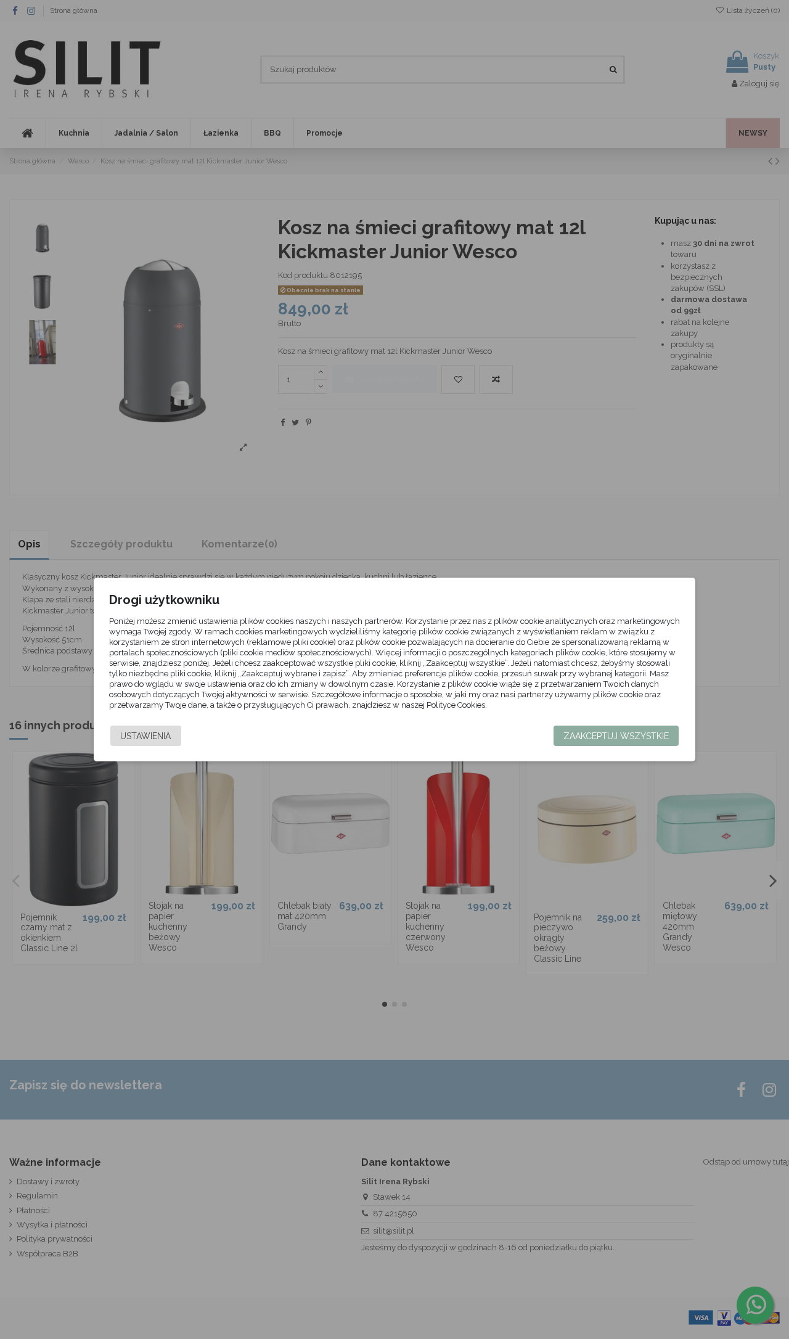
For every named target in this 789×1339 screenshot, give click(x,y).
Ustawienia (145, 736)
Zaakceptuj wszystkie (616, 736)
